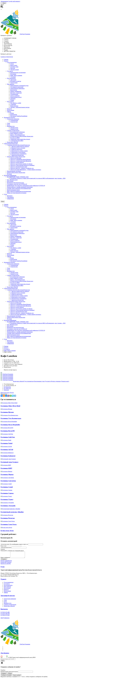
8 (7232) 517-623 (5, 615)
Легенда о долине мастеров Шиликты (20, 161)
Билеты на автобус (6, 563)
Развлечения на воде (16, 97)
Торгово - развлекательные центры (19, 107)
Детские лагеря (14, 69)
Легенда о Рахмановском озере (18, 166)
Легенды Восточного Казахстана (16, 156)
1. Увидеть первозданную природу (19, 146)
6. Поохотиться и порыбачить (18, 153)
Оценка (3, 549)
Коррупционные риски (13, 190)
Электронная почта (6, 547)
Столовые (13, 77)
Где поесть (10, 71)
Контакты (9, 195)
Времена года (11, 126)
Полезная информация (10, 175)
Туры (8, 123)
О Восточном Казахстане (11, 143)
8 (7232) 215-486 (5, 612)
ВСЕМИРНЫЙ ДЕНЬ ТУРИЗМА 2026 (17, 177)
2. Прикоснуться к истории (17, 148)
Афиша (9, 111)
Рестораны (13, 74)
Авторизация (4, 1)
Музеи (12, 113)
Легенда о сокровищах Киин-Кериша (20, 159)
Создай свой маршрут (14, 1)
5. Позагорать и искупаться (17, 152)
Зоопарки (12, 98)
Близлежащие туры (39, 381)
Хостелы (12, 68)
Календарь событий (12, 142)
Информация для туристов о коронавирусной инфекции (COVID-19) (26, 185)
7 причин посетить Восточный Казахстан (18, 145)
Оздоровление (14, 94)
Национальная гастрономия (18, 72)
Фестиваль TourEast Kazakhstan (18, 116)
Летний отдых (14, 127)
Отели (12, 63)
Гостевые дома (14, 66)
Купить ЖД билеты (6, 562)
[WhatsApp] (11, 396)
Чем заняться (10, 84)
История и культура (15, 81)
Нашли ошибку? (17, 675)
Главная (6, 59)
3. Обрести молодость (16, 149)
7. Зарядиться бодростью (17, 155)
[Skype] (13, 396)
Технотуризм (13, 82)
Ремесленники (14, 106)
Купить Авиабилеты (6, 560)
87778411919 (7, 387)
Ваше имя (3, 546)
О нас (5, 194)
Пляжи (12, 100)
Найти (2, 660)
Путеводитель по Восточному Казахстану (21, 136)
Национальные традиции (14, 171)
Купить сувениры (56, 381)
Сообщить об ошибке (6, 675)
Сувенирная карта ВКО (16, 140)
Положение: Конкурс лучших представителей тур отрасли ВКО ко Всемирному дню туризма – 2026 (37, 178)
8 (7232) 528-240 (5, 613)
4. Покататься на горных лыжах (19, 150)
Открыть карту (65, 381)
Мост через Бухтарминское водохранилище (19, 191)
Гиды (8, 124)
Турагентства (14, 121)
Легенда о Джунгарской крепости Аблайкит (22, 165)
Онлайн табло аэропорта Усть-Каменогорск (19, 188)
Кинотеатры (13, 90)
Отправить (3, 673)
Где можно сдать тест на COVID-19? (17, 184)
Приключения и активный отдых (19, 85)
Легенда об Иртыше (15, 158)
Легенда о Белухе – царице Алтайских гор (22, 168)
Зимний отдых (14, 129)
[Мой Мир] (6, 396)
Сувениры (13, 104)
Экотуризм (13, 79)
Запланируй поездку (9, 117)
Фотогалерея (10, 110)
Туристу (6, 61)
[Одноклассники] (4, 396)
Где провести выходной (16, 87)
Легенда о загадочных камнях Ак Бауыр (21, 164)
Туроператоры (14, 120)
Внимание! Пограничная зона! (15, 182)
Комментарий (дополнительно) (9, 671)
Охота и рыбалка (15, 95)
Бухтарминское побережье (17, 132)
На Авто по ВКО (15, 137)
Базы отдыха (13, 65)
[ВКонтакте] (2, 396)
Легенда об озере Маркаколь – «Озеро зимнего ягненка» (25, 169)
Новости (9, 108)
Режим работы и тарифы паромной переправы (20, 187)
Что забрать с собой (15, 103)
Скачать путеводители (7, 56)
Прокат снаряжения (15, 91)
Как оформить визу (12, 179)
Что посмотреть (11, 78)
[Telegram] (15, 396)
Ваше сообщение (5, 557)
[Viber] (8, 396)
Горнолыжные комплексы (17, 88)
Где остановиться (12, 62)
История (9, 174)
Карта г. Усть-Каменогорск (17, 135)
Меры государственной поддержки (16, 192)
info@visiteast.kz (5, 617)
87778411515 (7, 388)
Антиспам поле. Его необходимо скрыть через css (14, 544)
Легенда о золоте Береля (17, 162)
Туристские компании (13, 119)
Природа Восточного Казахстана (16, 172)
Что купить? (10, 101)
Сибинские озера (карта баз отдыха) (20, 139)
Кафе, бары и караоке (16, 75)
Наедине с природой (16, 92)
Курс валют (10, 181)
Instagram (6, 390)
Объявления (10, 198)
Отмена (10, 673)
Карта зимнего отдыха (16, 133)
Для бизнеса (10, 197)
